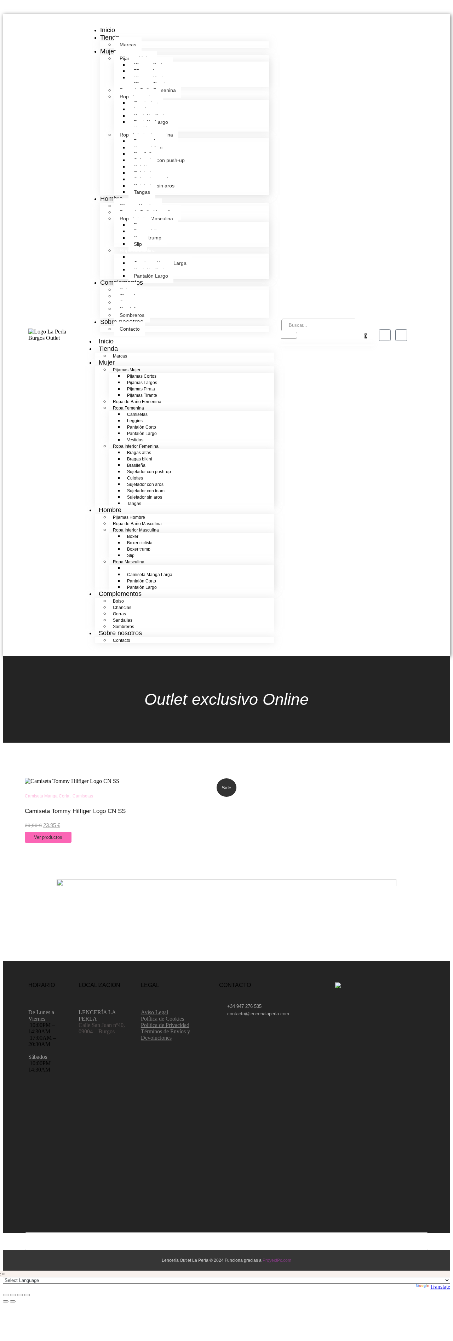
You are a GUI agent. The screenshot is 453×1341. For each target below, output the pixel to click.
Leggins (135, 420)
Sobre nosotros (120, 633)
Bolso (118, 601)
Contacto (130, 329)
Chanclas (122, 607)
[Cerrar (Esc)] (27, 1295)
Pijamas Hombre (129, 517)
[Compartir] (20, 1295)
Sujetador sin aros (144, 497)
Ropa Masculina (128, 561)
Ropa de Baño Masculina (137, 523)
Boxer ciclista (140, 542)
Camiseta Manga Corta (149, 568)
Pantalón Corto (141, 427)
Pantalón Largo (151, 276)
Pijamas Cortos (141, 376)
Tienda (109, 37)
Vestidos (135, 439)
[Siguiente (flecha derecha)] (13, 1301)
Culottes (135, 478)
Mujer (108, 51)
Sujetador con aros (145, 484)
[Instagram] (401, 335)
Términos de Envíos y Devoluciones (165, 1034)
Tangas (142, 192)
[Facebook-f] (385, 335)
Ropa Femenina (128, 408)
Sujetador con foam (146, 490)
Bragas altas (139, 452)
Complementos (120, 593)
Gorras (119, 613)
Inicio (107, 30)
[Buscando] (289, 335)
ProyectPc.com (277, 1260)
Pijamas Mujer (127, 369)
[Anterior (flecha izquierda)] (5, 1301)
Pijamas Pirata (141, 389)
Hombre (111, 198)
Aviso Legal (154, 1012)
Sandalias (122, 620)
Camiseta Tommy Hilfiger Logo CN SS (75, 811)
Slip (130, 555)
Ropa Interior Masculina (136, 530)
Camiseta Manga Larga (149, 574)
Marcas (128, 44)
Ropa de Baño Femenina (137, 401)
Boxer (132, 536)
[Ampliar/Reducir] (5, 1295)
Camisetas (137, 414)
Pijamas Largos (142, 382)
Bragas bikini (139, 459)
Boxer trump (147, 237)
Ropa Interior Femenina (136, 446)
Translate (440, 1287)
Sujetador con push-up (159, 160)
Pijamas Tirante (142, 395)
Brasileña (136, 465)
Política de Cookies (162, 1019)
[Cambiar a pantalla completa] (13, 1295)
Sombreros (132, 315)
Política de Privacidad (165, 1025)
